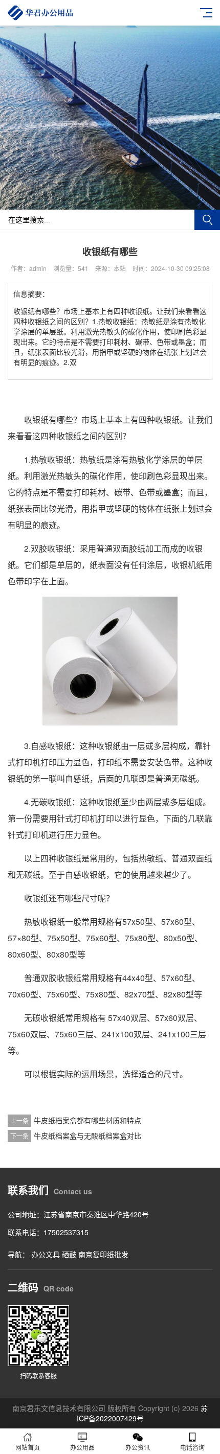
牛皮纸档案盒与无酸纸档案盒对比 (87, 1135)
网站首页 (27, 1447)
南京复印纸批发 (103, 1254)
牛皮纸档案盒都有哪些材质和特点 (87, 1120)
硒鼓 (69, 1254)
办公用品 (82, 1447)
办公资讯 (137, 1447)
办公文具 (45, 1254)
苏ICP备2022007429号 (142, 1413)
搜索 (207, 220)
